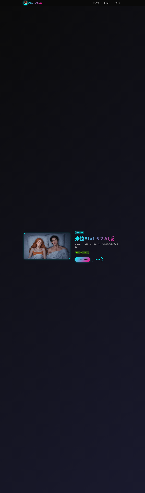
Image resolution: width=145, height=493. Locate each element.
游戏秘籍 (106, 3)
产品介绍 (96, 3)
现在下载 (117, 3)
